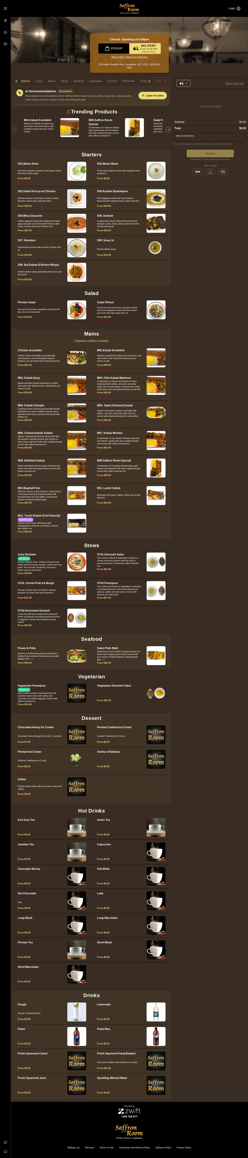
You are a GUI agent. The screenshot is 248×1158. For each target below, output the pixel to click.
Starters (25, 81)
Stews (64, 81)
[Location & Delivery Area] (5, 20)
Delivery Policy (163, 1147)
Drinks (144, 81)
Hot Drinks (128, 81)
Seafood (79, 81)
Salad (39, 81)
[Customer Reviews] (5, 32)
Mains (51, 81)
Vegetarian (95, 81)
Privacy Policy (184, 1147)
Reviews (89, 1147)
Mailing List (73, 1147)
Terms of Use (107, 1147)
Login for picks (154, 95)
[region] (91, 130)
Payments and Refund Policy (134, 1147)
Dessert (112, 81)
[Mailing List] (5, 44)
